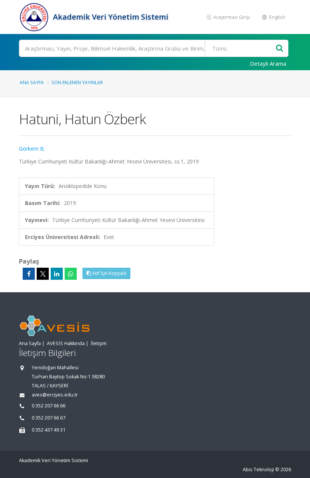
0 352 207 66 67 (48, 418)
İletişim (99, 343)
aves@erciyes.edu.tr (55, 395)
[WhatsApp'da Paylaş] (71, 274)
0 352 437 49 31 (48, 430)
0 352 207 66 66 (48, 405)
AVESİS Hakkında (66, 343)
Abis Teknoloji (258, 469)
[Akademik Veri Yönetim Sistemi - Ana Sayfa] (35, 17)
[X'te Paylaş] (43, 274)
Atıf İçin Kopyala (108, 273)
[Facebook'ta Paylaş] (29, 274)
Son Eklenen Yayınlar (77, 82)
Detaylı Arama (268, 63)
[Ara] (279, 48)
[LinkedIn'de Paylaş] (57, 274)
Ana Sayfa (32, 82)
